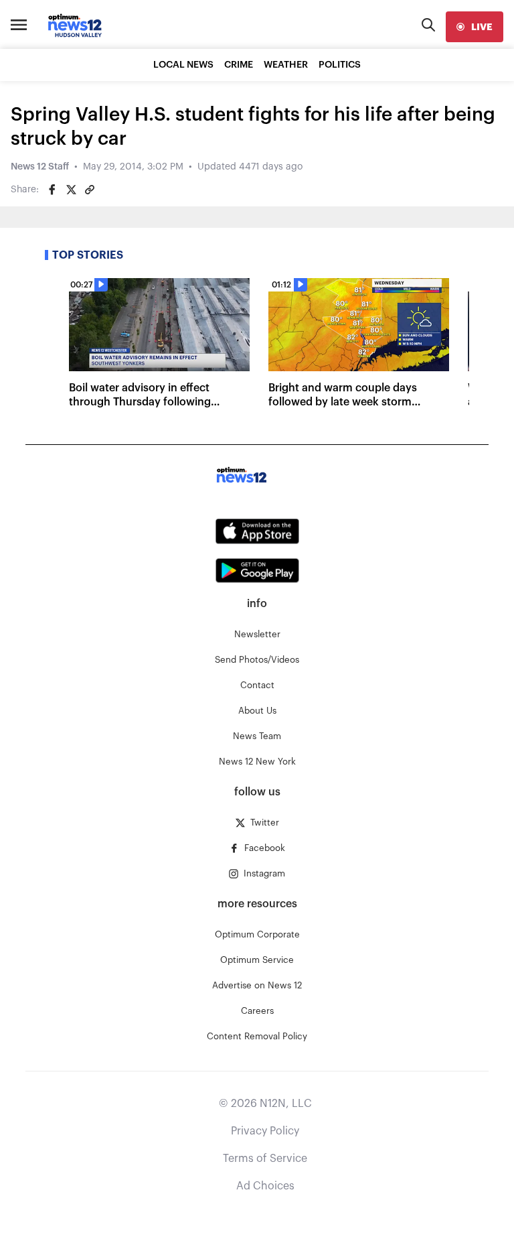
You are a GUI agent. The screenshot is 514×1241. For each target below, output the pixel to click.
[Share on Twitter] (71, 189)
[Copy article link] (89, 189)
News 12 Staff (40, 167)
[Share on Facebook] (52, 189)
